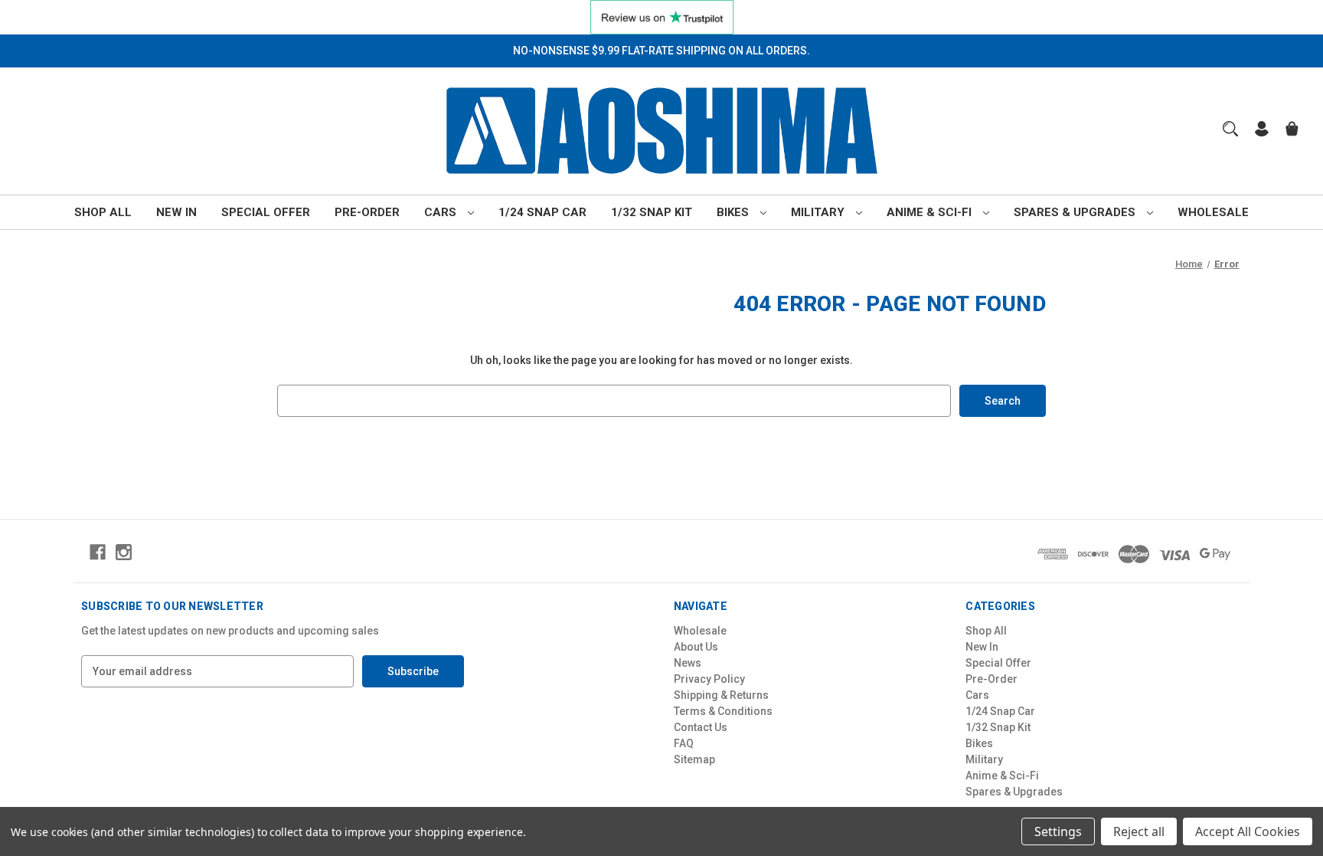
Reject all (1139, 831)
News (687, 663)
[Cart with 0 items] (1292, 130)
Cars (441, 212)
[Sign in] (1261, 130)
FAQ (684, 743)
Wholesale (1213, 212)
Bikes (734, 212)
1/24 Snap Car (542, 212)
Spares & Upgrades (1076, 212)
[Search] (1230, 128)
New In (176, 212)
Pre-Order (367, 212)
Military (819, 212)
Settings (1058, 831)
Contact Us (700, 727)
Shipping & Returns (721, 695)
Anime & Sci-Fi (931, 212)
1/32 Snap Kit (651, 212)
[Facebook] (98, 552)
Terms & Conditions (723, 711)
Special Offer (265, 212)
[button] (661, 17)
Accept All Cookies (1247, 831)
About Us (696, 647)
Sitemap (694, 759)
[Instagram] (124, 552)
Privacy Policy (709, 679)
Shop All (103, 212)
